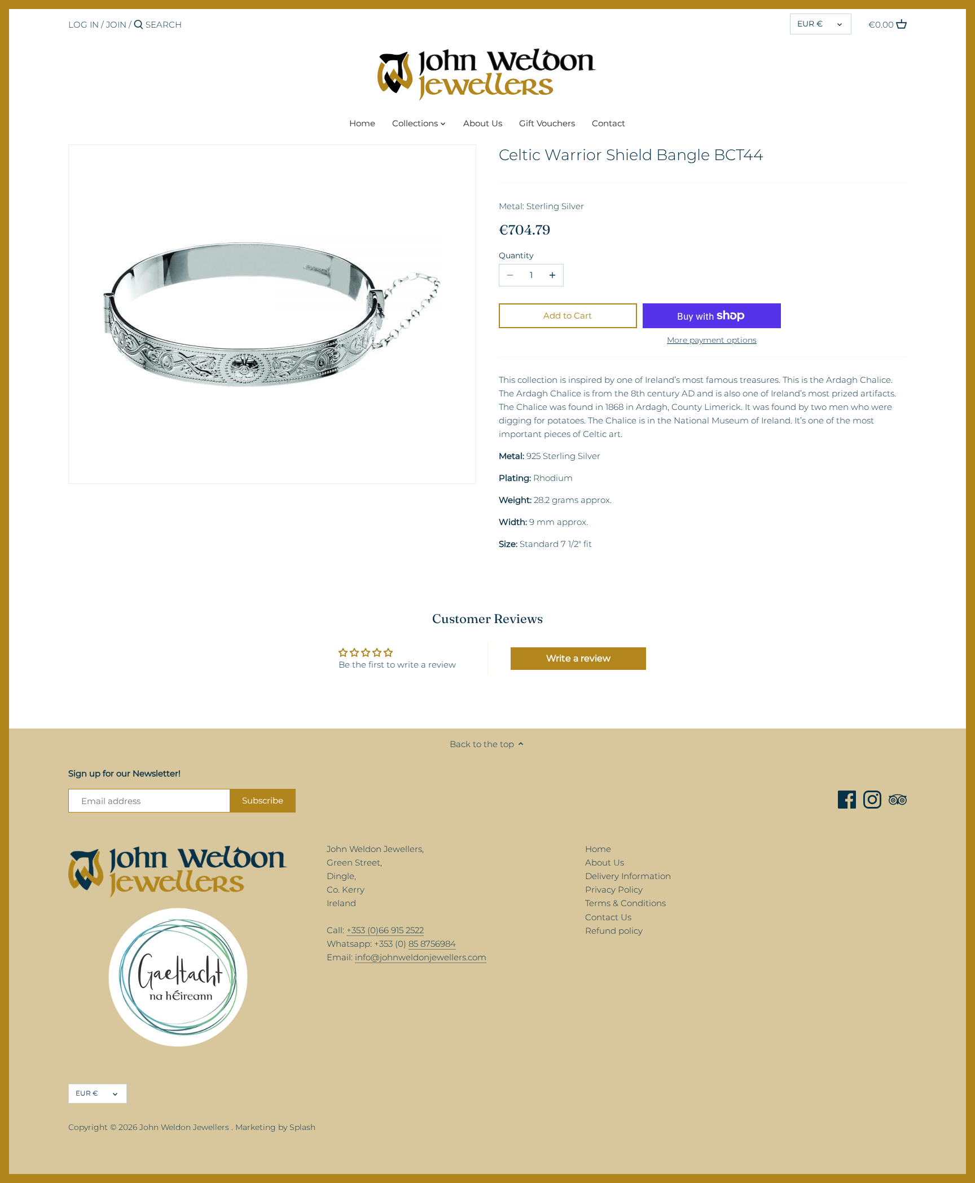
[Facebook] (847, 800)
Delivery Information (628, 876)
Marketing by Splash (275, 1127)
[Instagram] (872, 800)
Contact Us (608, 917)
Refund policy (614, 930)
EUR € (810, 23)
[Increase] (552, 275)
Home (598, 849)
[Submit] (138, 25)
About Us (604, 862)
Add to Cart (567, 315)
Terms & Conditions (625, 903)
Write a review (578, 658)
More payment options (712, 340)
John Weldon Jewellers (184, 1127)
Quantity (516, 255)
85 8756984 (432, 943)
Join (116, 24)
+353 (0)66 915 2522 (385, 930)
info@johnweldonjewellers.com (420, 957)
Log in (83, 24)
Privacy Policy (614, 889)
